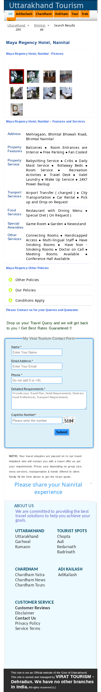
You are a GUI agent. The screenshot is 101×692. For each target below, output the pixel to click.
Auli (60, 542)
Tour (75, 14)
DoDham (61, 14)
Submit (61, 432)
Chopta (63, 537)
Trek (85, 14)
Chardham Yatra (30, 575)
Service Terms (27, 629)
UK (10, 14)
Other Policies (27, 279)
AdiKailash (24, 14)
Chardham (44, 14)
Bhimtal (40, 25)
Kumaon (22, 547)
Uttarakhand (16, 25)
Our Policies (25, 290)
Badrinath (66, 552)
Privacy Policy (27, 624)
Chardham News (30, 580)
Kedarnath (66, 547)
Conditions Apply (29, 300)
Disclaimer (24, 613)
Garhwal (23, 542)
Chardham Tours (30, 585)
